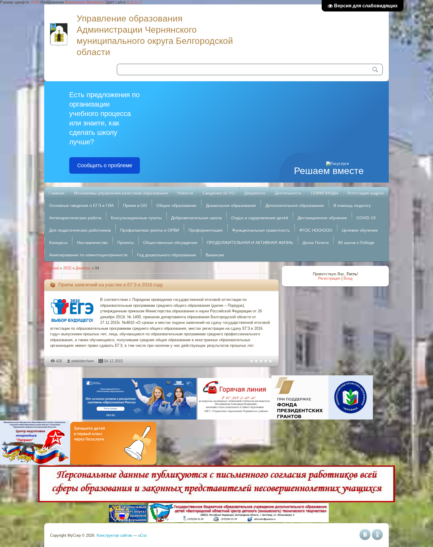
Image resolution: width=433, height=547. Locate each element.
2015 (67, 268)
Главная (51, 268)
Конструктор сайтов (114, 535)
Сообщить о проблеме (104, 165)
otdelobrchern (82, 361)
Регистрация (329, 278)
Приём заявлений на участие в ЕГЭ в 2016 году (110, 284)
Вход (348, 278)
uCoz (142, 535)
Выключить (75, 2)
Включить (95, 2)
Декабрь (83, 268)
